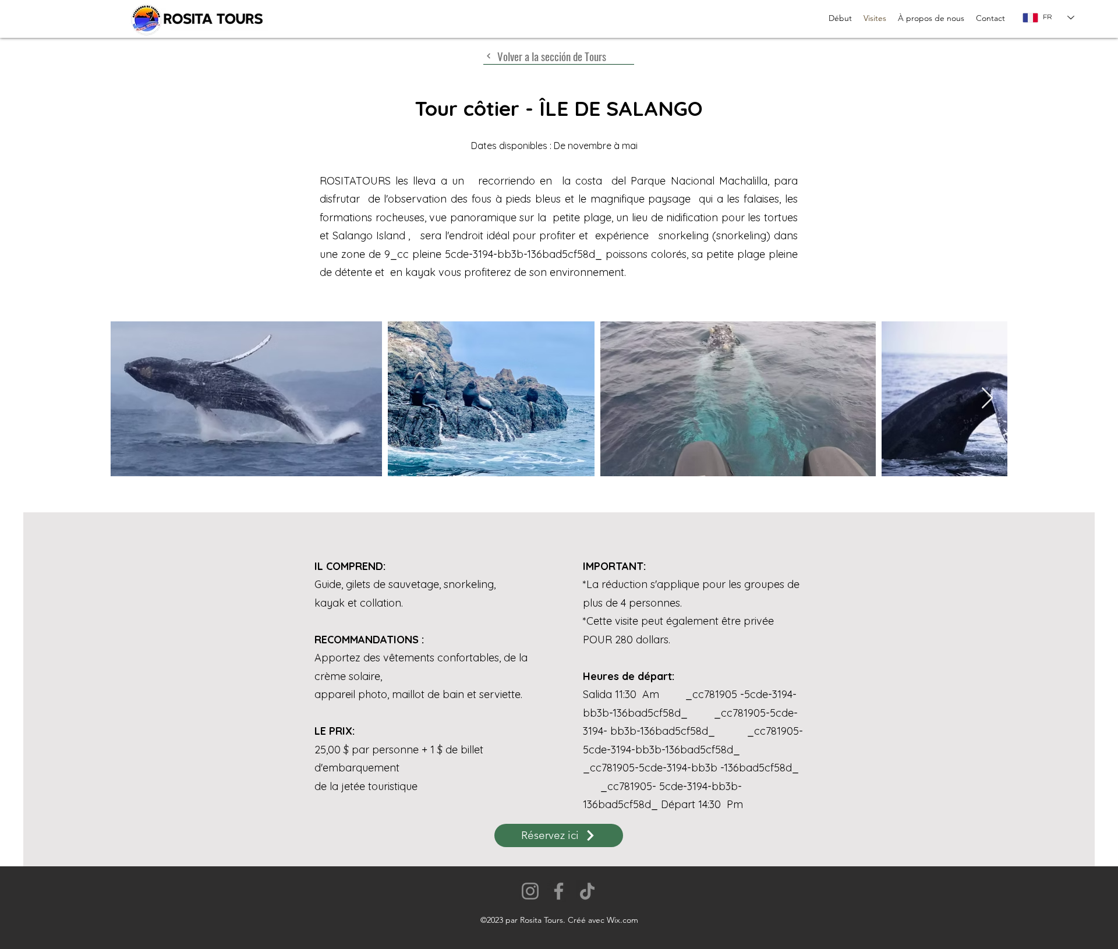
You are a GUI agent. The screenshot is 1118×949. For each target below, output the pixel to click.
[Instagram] (530, 891)
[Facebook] (558, 891)
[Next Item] (987, 398)
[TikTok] (587, 891)
